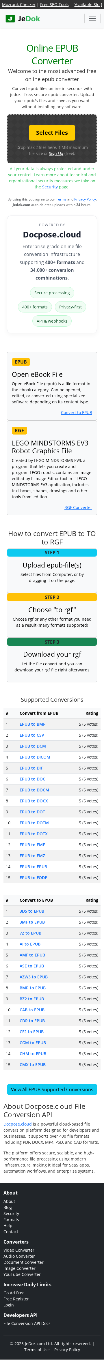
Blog (7, 1207)
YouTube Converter (22, 1274)
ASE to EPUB (32, 966)
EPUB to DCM (33, 746)
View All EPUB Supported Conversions (52, 1089)
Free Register (16, 1299)
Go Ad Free (14, 1293)
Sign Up (56, 153)
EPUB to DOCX (34, 801)
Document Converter (23, 1262)
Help (7, 1225)
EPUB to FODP (33, 877)
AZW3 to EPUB (34, 977)
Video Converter (18, 1250)
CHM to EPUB (33, 1053)
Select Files (52, 132)
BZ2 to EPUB (32, 998)
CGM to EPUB (33, 1042)
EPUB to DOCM (34, 790)
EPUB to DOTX (34, 833)
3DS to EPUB (32, 911)
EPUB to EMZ (32, 855)
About (9, 1201)
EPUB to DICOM (35, 757)
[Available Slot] (87, 4)
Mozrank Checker (19, 4)
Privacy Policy (85, 199)
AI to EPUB (30, 944)
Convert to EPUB (76, 412)
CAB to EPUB (32, 1009)
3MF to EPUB (32, 922)
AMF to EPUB (32, 955)
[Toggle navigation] (92, 18)
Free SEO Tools (54, 4)
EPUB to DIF (31, 768)
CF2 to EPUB (32, 1031)
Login (8, 1305)
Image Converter (19, 1268)
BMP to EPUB (33, 988)
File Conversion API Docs (27, 1323)
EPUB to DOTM (34, 822)
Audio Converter (19, 1256)
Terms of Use (37, 1349)
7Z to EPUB (30, 933)
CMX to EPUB (33, 1064)
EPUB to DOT (32, 812)
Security (50, 187)
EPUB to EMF (32, 844)
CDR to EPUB (32, 1020)
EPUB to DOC (32, 779)
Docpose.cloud (52, 234)
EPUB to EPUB (33, 866)
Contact (10, 1231)
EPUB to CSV (32, 735)
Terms (61, 199)
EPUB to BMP (33, 724)
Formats (11, 1219)
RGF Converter (78, 507)
